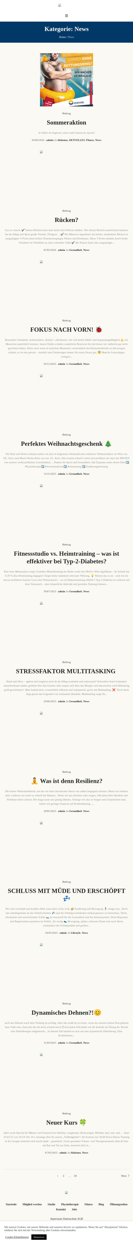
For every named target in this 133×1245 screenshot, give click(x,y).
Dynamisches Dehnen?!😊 (66, 1012)
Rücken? (66, 219)
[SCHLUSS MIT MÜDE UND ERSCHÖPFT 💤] (66, 848)
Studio (51, 1204)
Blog (101, 1204)
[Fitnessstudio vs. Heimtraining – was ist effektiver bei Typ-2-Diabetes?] (66, 511)
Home (62, 37)
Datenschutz (70, 1218)
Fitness (90, 140)
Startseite (11, 1204)
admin (49, 140)
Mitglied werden (32, 1204)
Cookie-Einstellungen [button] (17, 1237)
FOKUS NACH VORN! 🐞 (66, 329)
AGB (80, 1218)
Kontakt (61, 1209)
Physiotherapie (70, 1204)
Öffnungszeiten (118, 1204)
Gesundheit (75, 250)
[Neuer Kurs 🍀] (66, 1080)
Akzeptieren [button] (39, 1237)
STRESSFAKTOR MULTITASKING (66, 671)
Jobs (74, 1209)
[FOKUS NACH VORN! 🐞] (66, 287)
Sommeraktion (66, 122)
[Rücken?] (66, 177)
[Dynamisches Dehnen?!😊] (66, 970)
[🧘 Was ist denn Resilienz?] (66, 738)
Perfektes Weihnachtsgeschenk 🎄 (66, 443)
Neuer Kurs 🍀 (66, 1122)
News (98, 140)
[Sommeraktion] (66, 79)
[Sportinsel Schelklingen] (66, 6)
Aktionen (62, 140)
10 (75, 1175)
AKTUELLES (77, 140)
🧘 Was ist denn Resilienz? (67, 780)
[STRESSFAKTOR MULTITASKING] (66, 628)
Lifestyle (76, 932)
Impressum (56, 1218)
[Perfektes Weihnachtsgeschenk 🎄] (66, 401)
